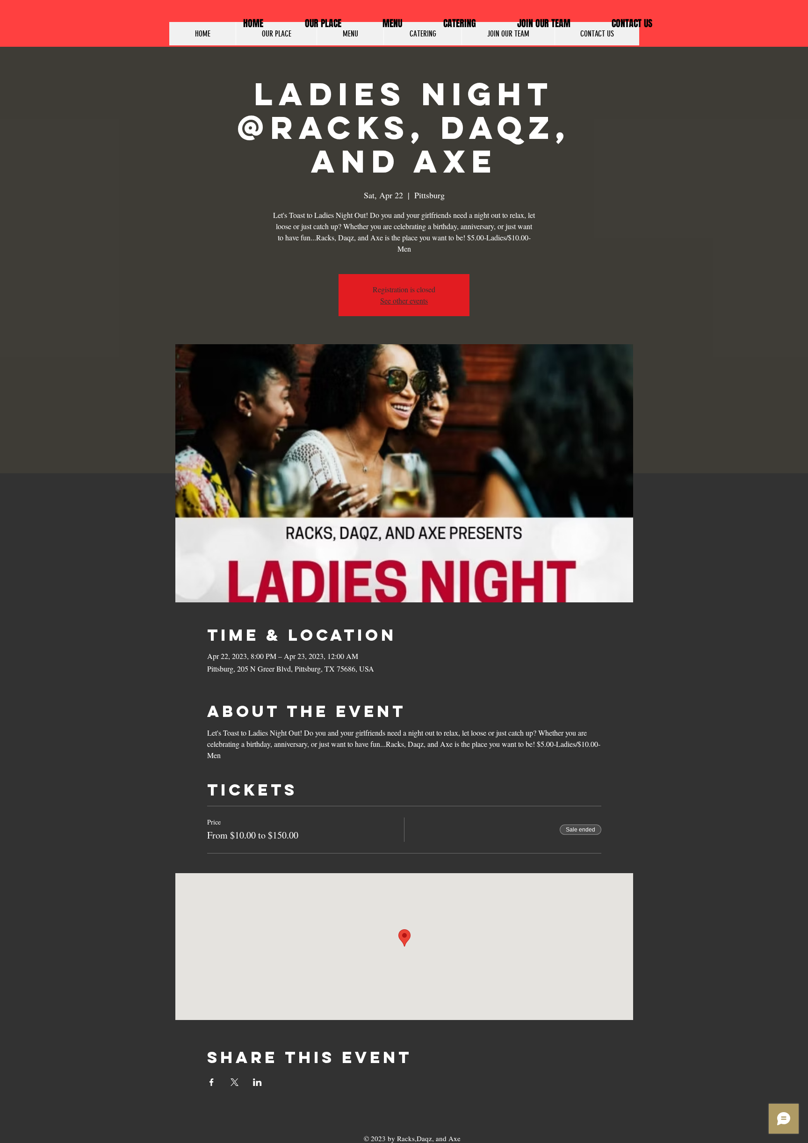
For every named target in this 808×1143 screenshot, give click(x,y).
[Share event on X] (234, 1082)
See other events (404, 300)
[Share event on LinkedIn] (257, 1082)
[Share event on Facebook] (211, 1082)
